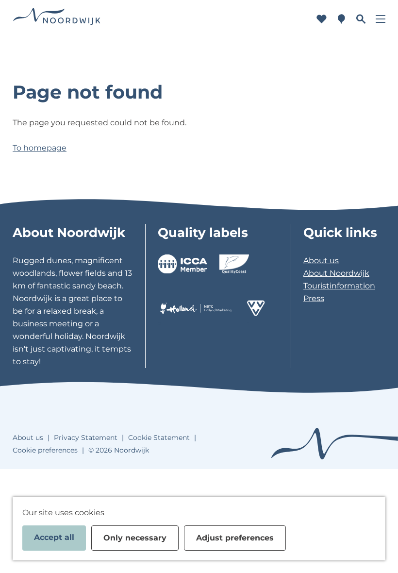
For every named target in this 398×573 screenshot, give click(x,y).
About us (321, 260)
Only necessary (134, 537)
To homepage (39, 147)
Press (313, 298)
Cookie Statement (159, 437)
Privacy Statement (85, 437)
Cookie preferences (45, 450)
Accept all (54, 537)
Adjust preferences (235, 537)
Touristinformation (339, 285)
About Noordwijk (336, 273)
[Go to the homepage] (57, 19)
